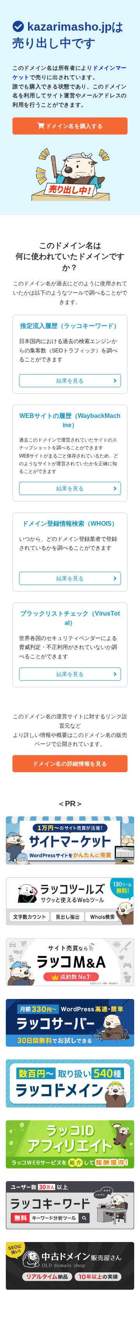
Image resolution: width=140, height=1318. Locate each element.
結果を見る (70, 381)
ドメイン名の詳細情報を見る (70, 764)
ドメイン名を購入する (74, 126)
